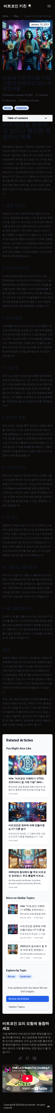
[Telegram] (34, 1058)
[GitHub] (27, 1058)
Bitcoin (7, 108)
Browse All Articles (19, 998)
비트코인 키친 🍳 (18, 6)
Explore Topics (17, 1006)
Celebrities (21, 108)
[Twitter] (20, 1058)
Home (5, 16)
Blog (16, 16)
